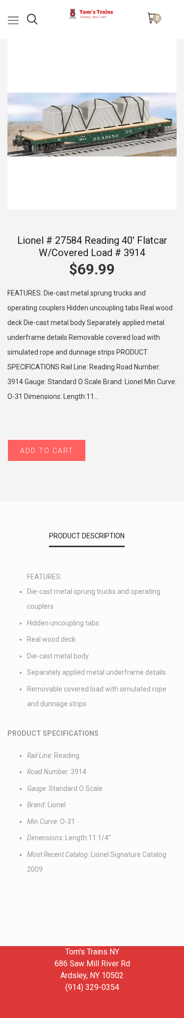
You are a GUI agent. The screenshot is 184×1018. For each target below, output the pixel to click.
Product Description (87, 536)
